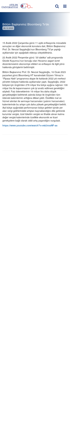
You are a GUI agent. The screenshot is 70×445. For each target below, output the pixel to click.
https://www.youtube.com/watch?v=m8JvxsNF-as (29, 125)
